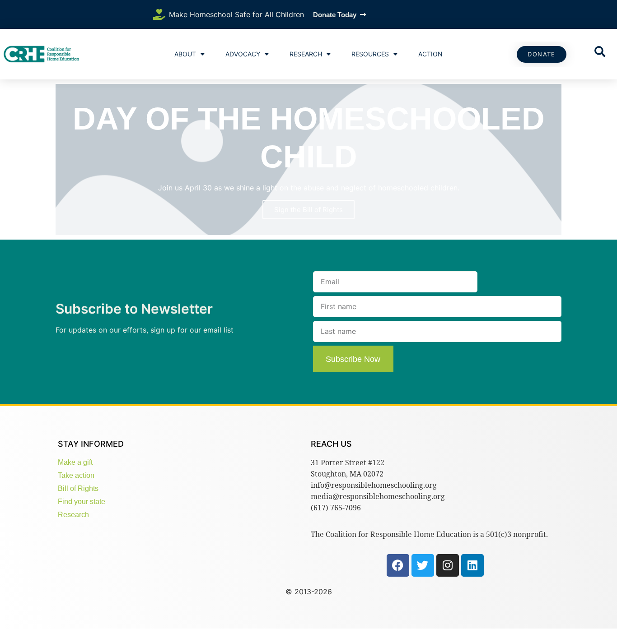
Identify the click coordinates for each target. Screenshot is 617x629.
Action (430, 54)
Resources (370, 54)
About (185, 54)
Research (306, 54)
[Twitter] (422, 565)
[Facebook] (398, 565)
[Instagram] (447, 565)
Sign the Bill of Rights (308, 209)
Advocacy (242, 54)
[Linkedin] (472, 565)
